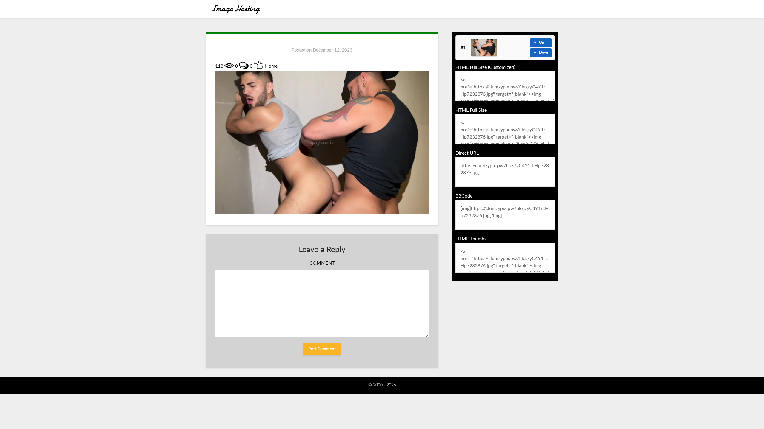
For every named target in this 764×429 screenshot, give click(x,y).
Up (541, 43)
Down (544, 53)
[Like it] (258, 65)
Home (271, 66)
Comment (322, 263)
